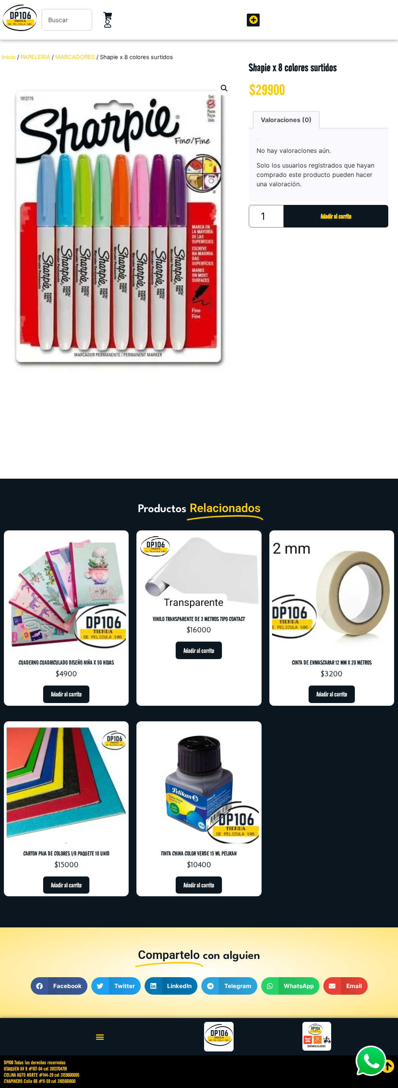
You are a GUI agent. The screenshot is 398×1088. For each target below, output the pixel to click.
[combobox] (67, 20)
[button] (253, 20)
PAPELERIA (35, 57)
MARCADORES (75, 57)
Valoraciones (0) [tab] (286, 120)
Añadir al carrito (336, 216)
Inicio (9, 57)
